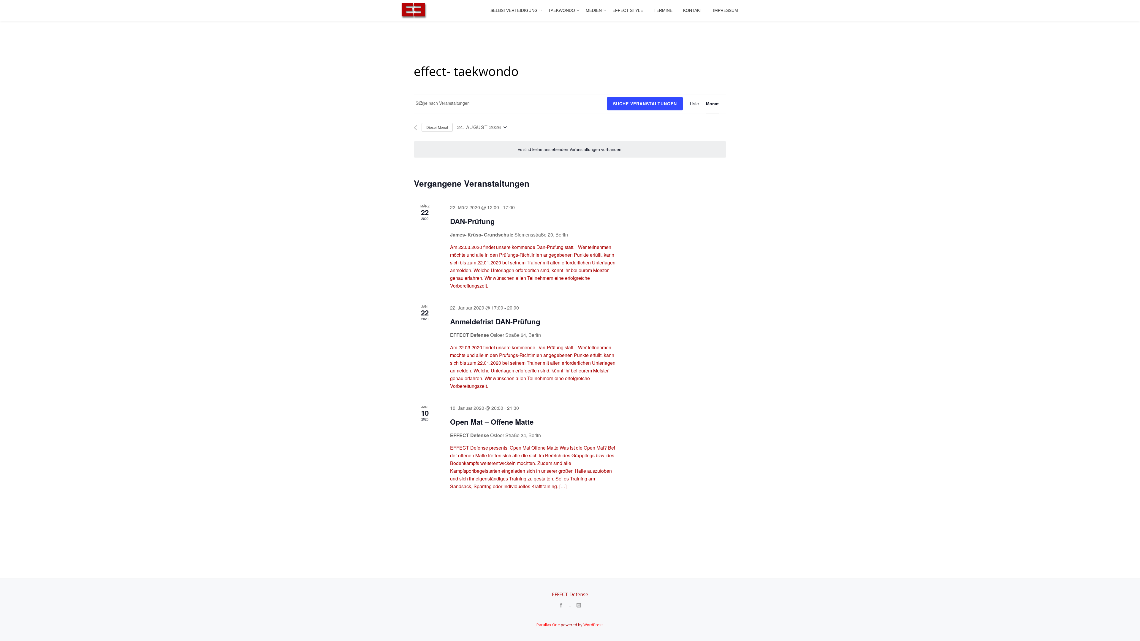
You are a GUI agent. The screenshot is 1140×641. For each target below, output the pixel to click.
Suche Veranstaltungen (645, 104)
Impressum (725, 10)
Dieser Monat (437, 127)
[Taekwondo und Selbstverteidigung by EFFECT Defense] (415, 10)
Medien (594, 10)
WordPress (593, 624)
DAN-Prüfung (472, 221)
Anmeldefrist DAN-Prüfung (495, 321)
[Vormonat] (415, 128)
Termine (663, 10)
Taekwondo (561, 10)
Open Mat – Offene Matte (491, 422)
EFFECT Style (627, 10)
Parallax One (548, 624)
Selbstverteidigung (514, 10)
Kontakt (692, 10)
